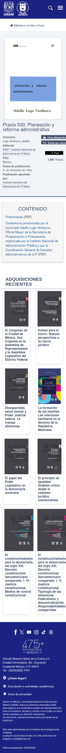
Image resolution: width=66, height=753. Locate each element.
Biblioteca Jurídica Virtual (28, 25)
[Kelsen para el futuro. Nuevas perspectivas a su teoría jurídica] (49, 326)
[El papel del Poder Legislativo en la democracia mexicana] (16, 470)
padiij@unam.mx (22, 738)
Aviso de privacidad (19, 694)
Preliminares (14, 216)
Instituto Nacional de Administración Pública (16, 184)
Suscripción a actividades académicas (31, 686)
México (7, 162)
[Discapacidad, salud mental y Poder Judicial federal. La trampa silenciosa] (16, 400)
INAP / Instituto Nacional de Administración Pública (19, 151)
